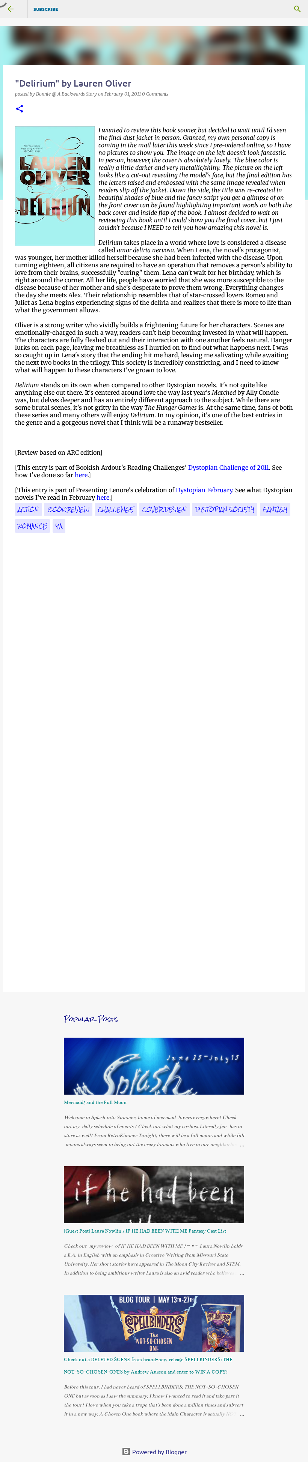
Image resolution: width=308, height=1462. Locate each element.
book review (68, 509)
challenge (116, 509)
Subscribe (45, 9)
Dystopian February (204, 490)
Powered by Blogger (159, 1451)
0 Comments (155, 94)
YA (59, 526)
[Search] (297, 9)
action (28, 509)
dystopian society (224, 509)
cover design (164, 509)
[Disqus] (154, 677)
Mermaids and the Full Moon (95, 1102)
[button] (19, 109)
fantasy (275, 509)
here (81, 475)
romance (32, 526)
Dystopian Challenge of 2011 (228, 467)
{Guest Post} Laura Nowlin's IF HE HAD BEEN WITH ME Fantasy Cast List (145, 1231)
